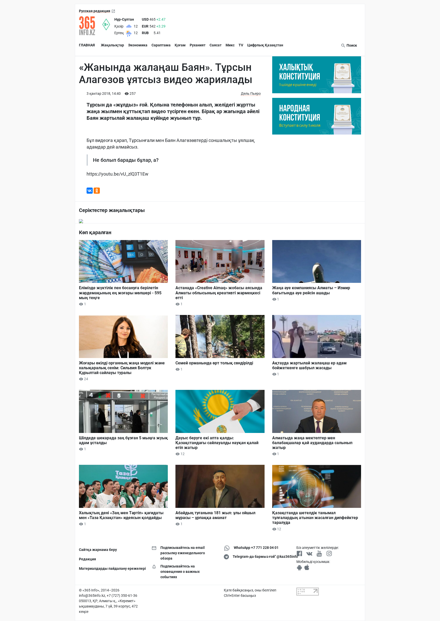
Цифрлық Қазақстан (265, 45)
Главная (87, 45)
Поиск (351, 45)
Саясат (216, 45)
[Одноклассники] (97, 191)
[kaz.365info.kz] (90, 25)
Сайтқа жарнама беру (98, 550)
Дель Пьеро (251, 93)
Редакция (87, 559)
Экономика (137, 45)
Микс (230, 45)
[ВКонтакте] (90, 191)
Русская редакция (94, 11)
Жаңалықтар (112, 45)
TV (241, 45)
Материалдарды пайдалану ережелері (111, 568)
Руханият (197, 45)
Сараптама (161, 45)
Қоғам (180, 45)
